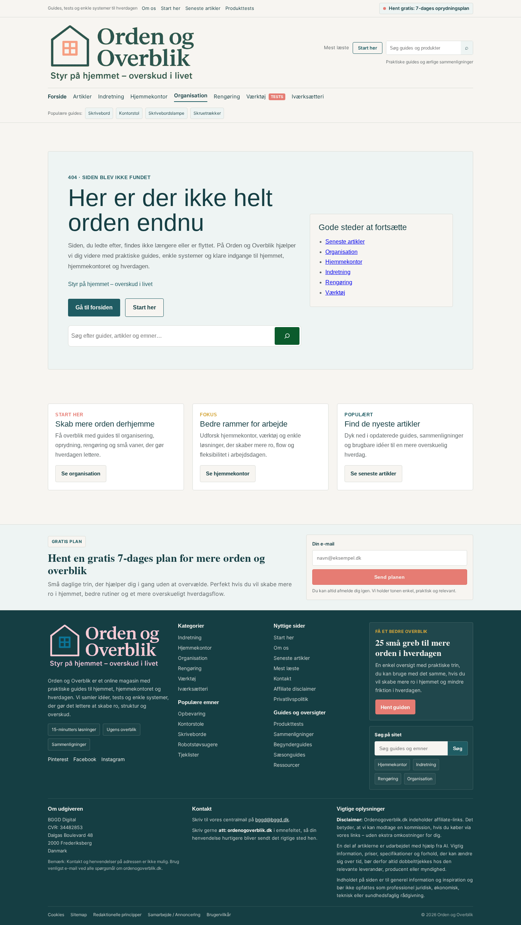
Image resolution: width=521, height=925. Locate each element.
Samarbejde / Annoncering (174, 914)
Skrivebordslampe (166, 113)
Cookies (56, 914)
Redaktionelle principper (117, 914)
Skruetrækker (207, 113)
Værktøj (264, 96)
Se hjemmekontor (228, 473)
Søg (458, 748)
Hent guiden (395, 707)
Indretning (111, 96)
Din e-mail (323, 544)
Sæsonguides (289, 755)
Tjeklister (188, 755)
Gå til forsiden (94, 307)
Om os (149, 8)
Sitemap (79, 914)
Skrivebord (99, 113)
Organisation (190, 95)
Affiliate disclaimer (295, 689)
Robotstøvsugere (198, 744)
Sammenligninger (69, 744)
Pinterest (58, 759)
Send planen (389, 577)
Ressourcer (286, 765)
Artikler (82, 96)
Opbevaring (192, 713)
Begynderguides (293, 744)
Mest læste (336, 47)
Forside (57, 96)
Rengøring (227, 96)
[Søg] (287, 335)
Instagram (113, 759)
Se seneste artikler (373, 473)
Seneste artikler (202, 8)
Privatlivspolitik (291, 699)
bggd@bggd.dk (272, 819)
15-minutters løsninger (74, 729)
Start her (170, 8)
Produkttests (239, 8)
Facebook (84, 759)
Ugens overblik (121, 729)
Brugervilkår (219, 914)
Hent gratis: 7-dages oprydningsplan (429, 8)
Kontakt (282, 678)
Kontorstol (129, 113)
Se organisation (80, 473)
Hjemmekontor (149, 96)
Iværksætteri (308, 96)
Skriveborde (192, 734)
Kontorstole (191, 724)
